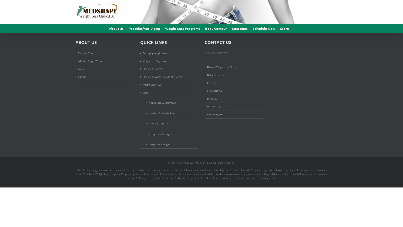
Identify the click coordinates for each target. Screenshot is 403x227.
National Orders (215, 75)
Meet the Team (86, 53)
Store (145, 92)
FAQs (81, 68)
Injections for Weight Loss (161, 113)
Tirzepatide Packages (159, 144)
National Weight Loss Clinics (221, 67)
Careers (82, 76)
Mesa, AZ (212, 98)
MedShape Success (153, 68)
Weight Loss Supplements (162, 102)
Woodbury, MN (215, 114)
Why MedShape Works (90, 61)
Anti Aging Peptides (158, 123)
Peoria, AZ (212, 82)
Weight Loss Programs (154, 61)
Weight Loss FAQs (152, 84)
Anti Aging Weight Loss (155, 53)
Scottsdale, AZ (214, 90)
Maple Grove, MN (216, 106)
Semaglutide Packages (159, 134)
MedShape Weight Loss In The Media (162, 76)
